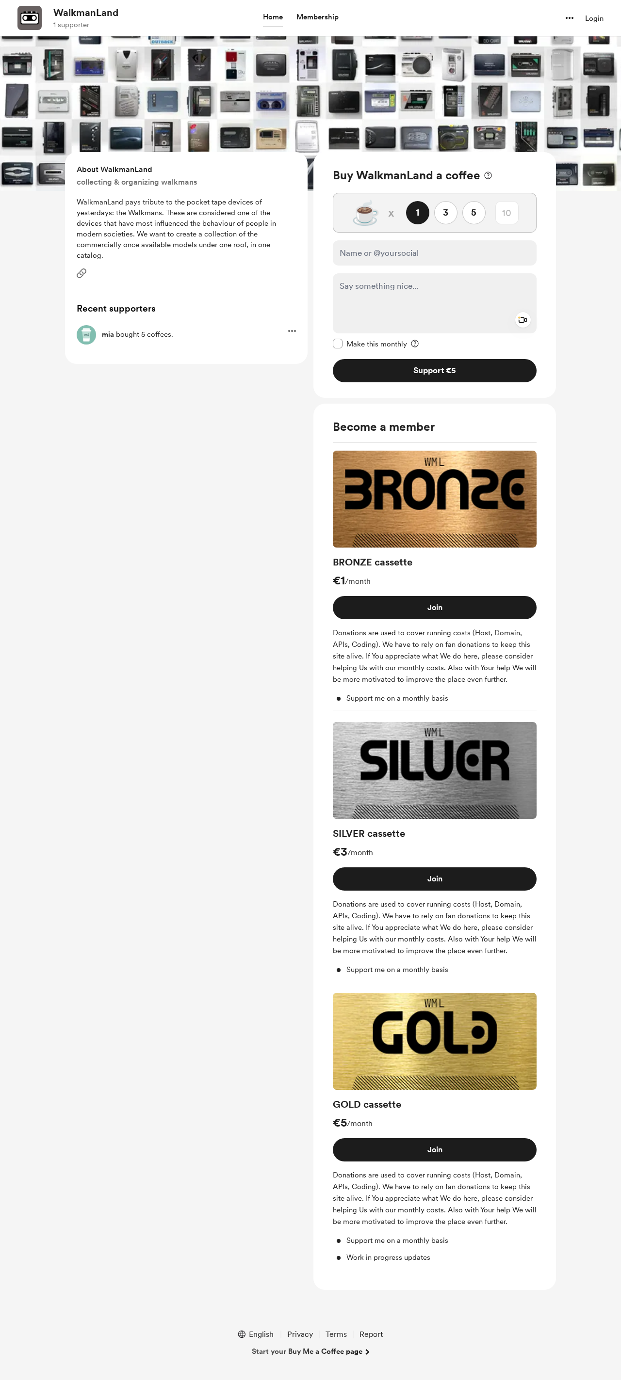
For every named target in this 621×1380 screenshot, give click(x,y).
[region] (434, 275)
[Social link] (81, 273)
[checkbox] (370, 343)
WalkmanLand (85, 12)
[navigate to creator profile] (29, 18)
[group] (435, 580)
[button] (273, 17)
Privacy (300, 1334)
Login (594, 18)
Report (371, 1334)
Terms (336, 1334)
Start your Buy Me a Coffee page (307, 1351)
